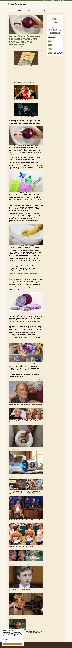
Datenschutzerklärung (55, 0)
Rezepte (30, 10)
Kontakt (48, 0)
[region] (13, 637)
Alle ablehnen (17, 641)
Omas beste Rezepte (18, 4)
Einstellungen (7, 641)
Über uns (43, 0)
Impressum (62, 0)
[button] (55, 10)
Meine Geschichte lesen (55, 32)
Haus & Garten (44, 10)
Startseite (20, 10)
